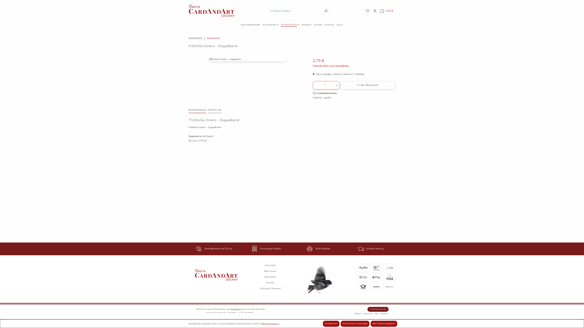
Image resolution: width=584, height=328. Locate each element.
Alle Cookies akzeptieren (384, 324)
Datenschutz (368, 314)
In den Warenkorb (368, 85)
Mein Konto (270, 271)
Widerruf (358, 314)
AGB (376, 314)
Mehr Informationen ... (270, 324)
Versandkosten (235, 309)
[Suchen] (325, 11)
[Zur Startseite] (213, 272)
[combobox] (296, 11)
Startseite (270, 265)
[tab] (197, 110)
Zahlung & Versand (270, 288)
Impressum (385, 314)
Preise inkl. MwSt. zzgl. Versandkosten (331, 66)
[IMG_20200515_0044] (248, 59)
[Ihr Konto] (375, 11)
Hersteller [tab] (215, 110)
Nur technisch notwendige (355, 324)
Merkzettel (270, 277)
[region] (248, 62)
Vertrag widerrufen (379, 309)
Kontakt (270, 283)
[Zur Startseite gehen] (211, 10)
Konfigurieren (331, 324)
